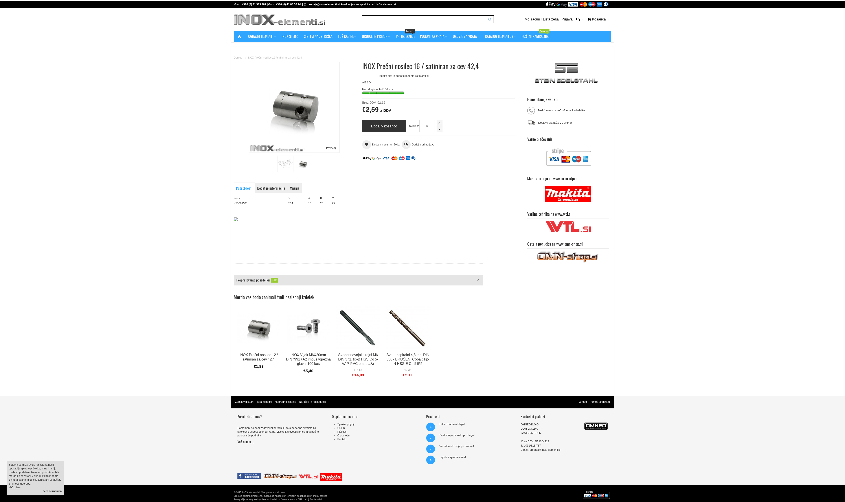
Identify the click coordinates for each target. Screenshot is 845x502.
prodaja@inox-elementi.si (324, 4)
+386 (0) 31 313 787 (254, 4)
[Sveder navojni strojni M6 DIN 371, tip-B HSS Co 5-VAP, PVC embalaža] (358, 327)
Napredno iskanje (285, 401)
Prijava (567, 19)
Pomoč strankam (600, 401)
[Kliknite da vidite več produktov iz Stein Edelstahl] (568, 73)
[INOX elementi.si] (279, 19)
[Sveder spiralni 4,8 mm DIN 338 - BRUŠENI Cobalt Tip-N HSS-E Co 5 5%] (407, 327)
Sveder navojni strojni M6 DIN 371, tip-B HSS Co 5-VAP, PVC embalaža (358, 359)
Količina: (413, 126)
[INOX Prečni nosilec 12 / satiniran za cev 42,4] (258, 327)
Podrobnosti (244, 188)
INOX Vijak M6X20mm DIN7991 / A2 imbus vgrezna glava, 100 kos (308, 359)
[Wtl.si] (308, 475)
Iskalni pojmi (264, 401)
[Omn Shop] (281, 475)
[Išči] (490, 19)
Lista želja (551, 19)
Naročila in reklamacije (313, 401)
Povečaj (331, 148)
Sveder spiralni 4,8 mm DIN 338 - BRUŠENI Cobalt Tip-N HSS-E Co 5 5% (407, 359)
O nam (583, 401)
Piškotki (342, 431)
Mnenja (294, 188)
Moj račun (532, 19)
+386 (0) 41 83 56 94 (288, 4)
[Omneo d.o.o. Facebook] (249, 475)
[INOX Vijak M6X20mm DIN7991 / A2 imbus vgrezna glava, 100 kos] (308, 327)
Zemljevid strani (244, 401)
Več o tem (14, 487)
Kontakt (341, 439)
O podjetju (343, 435)
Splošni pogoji (346, 424)
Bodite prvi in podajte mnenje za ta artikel (404, 75)
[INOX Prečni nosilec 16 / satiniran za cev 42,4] (285, 164)
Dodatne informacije (271, 188)
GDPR (341, 428)
